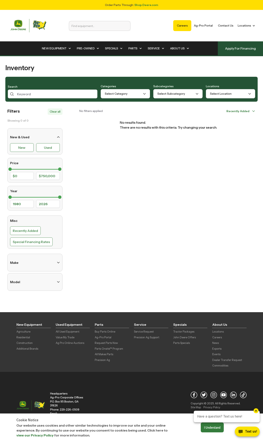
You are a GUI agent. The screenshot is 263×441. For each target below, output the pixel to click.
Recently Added (25, 231)
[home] (28, 25)
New (21, 147)
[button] (245, 25)
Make (14, 263)
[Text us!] (247, 432)
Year (13, 191)
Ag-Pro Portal (203, 25)
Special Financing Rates (31, 242)
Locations (212, 86)
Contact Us (225, 25)
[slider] (10, 169)
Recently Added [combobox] (237, 111)
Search (12, 87)
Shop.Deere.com (146, 5)
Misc (13, 221)
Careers (182, 25)
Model (15, 282)
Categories (108, 86)
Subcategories (163, 86)
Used (48, 147)
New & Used (19, 137)
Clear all (55, 111)
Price (14, 163)
